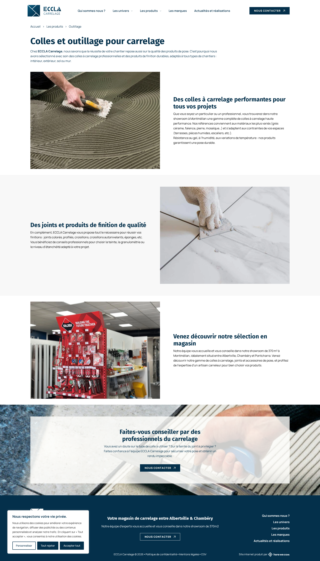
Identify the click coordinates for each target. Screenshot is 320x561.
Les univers (121, 11)
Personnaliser (24, 545)
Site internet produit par (253, 554)
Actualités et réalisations (212, 11)
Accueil (35, 26)
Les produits (149, 11)
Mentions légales (189, 554)
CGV (203, 554)
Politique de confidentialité (161, 554)
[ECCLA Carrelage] (44, 11)
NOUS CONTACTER (158, 536)
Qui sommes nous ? (91, 11)
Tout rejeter (48, 545)
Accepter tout (72, 545)
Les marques (178, 11)
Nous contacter (267, 10)
